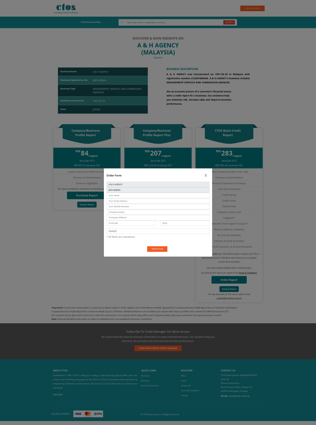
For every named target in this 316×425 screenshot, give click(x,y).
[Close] (206, 175)
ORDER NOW (157, 249)
